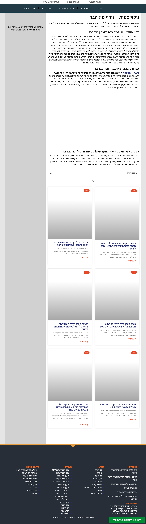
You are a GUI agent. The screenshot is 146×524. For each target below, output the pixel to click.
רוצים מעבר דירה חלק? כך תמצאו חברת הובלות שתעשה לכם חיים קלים (117, 325)
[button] (51, 173)
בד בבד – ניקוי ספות (131, 72)
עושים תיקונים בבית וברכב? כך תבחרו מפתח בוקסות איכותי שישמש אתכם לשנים (117, 246)
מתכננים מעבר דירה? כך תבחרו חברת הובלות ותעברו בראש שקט (118, 406)
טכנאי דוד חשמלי (67, 8)
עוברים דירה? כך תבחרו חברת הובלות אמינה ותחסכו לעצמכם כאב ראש (70, 244)
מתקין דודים (30, 8)
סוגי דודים (87, 8)
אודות (99, 8)
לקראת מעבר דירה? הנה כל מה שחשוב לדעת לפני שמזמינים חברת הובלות (71, 326)
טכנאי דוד (48, 8)
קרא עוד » (132, 260)
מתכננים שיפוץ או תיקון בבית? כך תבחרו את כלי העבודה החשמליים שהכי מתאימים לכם (72, 407)
